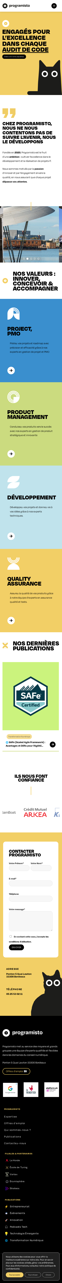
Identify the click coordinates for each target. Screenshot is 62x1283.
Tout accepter (14, 1274)
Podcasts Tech (18, 1226)
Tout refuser (33, 1274)
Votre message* (17, 909)
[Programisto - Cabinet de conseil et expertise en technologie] (16, 5)
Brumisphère (17, 1181)
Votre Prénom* (16, 863)
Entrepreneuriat (20, 1206)
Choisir (48, 1274)
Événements (17, 1213)
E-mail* (12, 878)
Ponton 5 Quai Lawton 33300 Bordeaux (19, 975)
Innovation (16, 1219)
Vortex (13, 1174)
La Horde (14, 1160)
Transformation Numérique (26, 1240)
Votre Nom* (37, 863)
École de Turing (18, 1167)
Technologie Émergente (24, 1233)
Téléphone (14, 894)
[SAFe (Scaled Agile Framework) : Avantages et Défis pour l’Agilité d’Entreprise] (51, 744)
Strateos (14, 1188)
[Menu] (54, 6)
